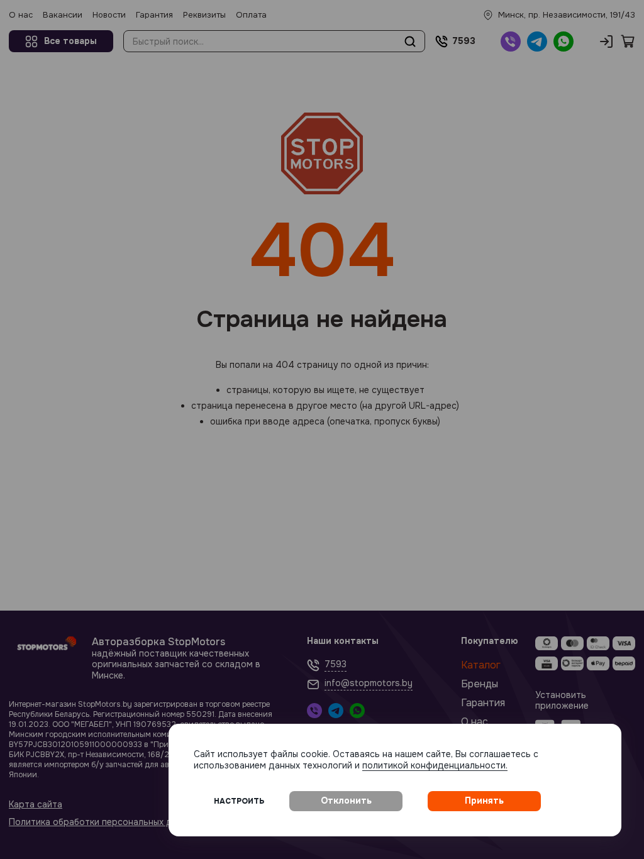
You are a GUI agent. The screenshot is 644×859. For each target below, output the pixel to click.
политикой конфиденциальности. (435, 765)
